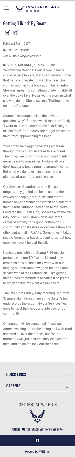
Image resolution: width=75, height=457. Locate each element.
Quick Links (16, 374)
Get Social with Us (38, 404)
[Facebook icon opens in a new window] (37, 440)
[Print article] (7, 32)
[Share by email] (15, 32)
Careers (13, 385)
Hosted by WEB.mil (37, 451)
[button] (7, 9)
